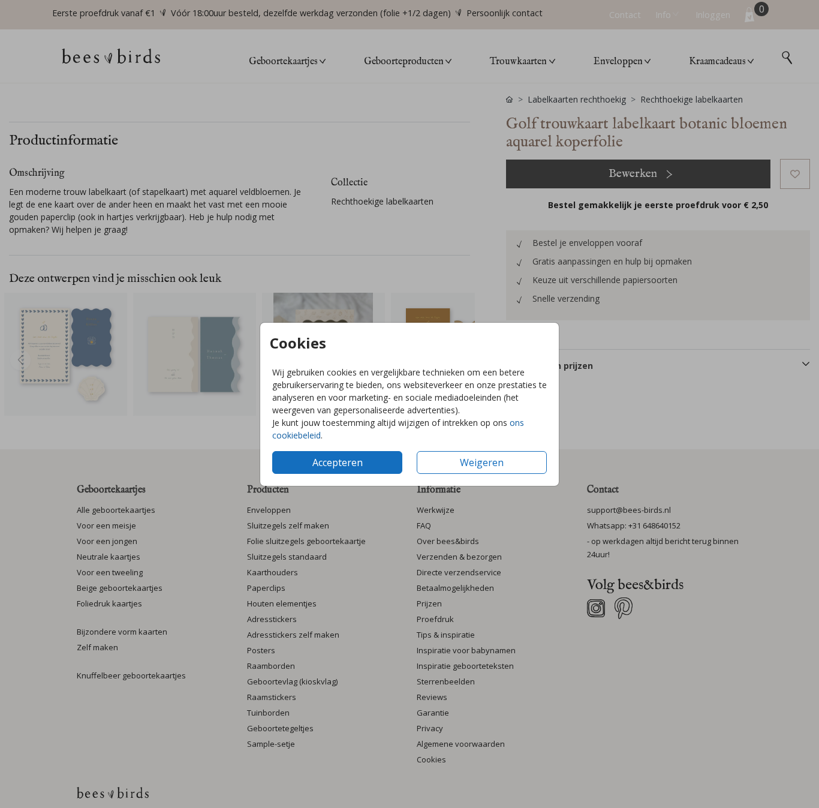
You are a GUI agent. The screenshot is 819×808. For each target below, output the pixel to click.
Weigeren (482, 462)
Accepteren (337, 462)
